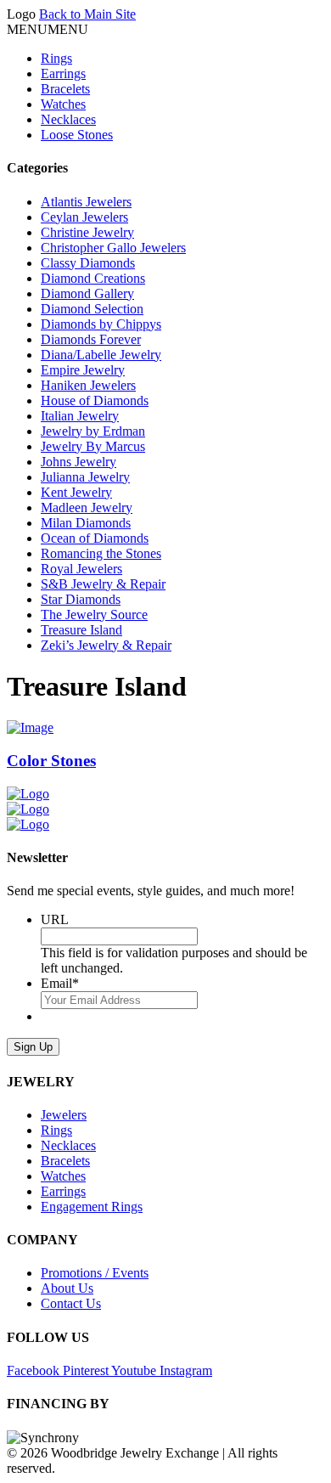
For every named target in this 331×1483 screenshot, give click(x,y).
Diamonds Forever (91, 339)
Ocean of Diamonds (95, 538)
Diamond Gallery (87, 293)
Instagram (186, 1370)
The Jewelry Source (94, 614)
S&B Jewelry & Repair (103, 584)
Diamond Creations (93, 278)
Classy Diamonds (88, 263)
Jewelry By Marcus (93, 446)
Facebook (35, 1370)
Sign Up (33, 1046)
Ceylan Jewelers (84, 217)
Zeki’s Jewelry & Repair (106, 645)
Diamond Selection (92, 309)
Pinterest (87, 1370)
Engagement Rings (92, 1206)
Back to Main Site (87, 14)
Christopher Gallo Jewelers (113, 247)
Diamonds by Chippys (101, 324)
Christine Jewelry (87, 232)
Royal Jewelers (81, 568)
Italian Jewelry (80, 416)
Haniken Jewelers (88, 385)
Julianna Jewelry (85, 477)
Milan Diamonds (86, 523)
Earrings (63, 73)
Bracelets (65, 89)
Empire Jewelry (83, 370)
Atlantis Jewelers (86, 202)
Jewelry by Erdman (93, 431)
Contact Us (71, 1303)
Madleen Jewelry (86, 507)
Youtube (135, 1370)
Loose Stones (77, 134)
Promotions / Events (95, 1273)
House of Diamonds (95, 400)
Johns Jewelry (78, 461)
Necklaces (68, 119)
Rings (56, 58)
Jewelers (64, 1115)
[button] (47, 29)
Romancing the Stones (101, 553)
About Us (67, 1288)
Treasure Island (81, 630)
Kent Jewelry (76, 492)
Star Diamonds (81, 599)
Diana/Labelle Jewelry (101, 354)
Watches (63, 104)
